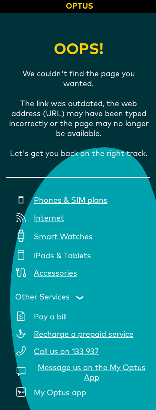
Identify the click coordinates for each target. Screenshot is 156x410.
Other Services (42, 297)
